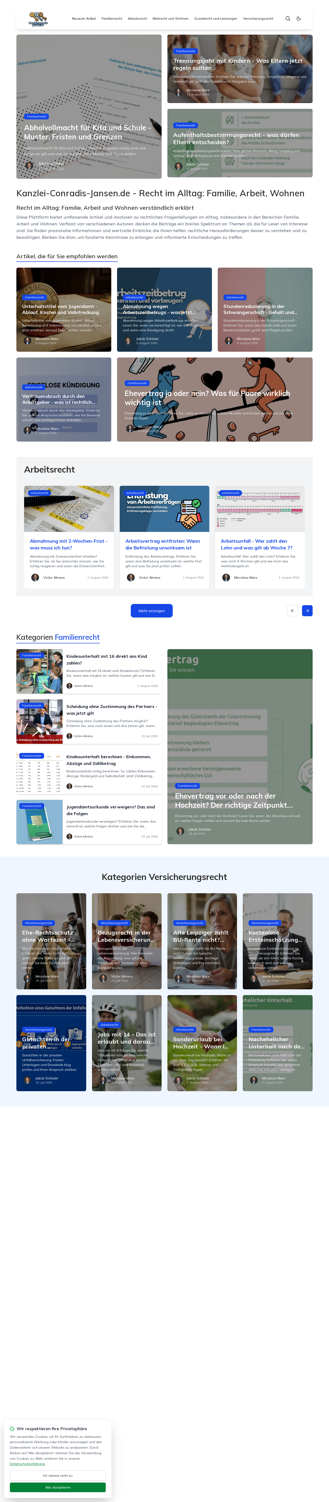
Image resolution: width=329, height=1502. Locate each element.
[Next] (307, 610)
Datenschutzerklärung (27, 1464)
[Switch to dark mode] (298, 18)
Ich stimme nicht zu (57, 1475)
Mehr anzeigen (151, 610)
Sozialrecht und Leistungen (215, 18)
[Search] (287, 18)
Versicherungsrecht (258, 18)
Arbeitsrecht (137, 18)
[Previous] (292, 610)
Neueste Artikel (84, 18)
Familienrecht (112, 18)
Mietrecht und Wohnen (171, 18)
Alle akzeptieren (58, 1487)
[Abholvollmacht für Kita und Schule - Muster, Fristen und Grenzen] (89, 107)
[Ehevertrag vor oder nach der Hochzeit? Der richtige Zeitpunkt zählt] (240, 746)
